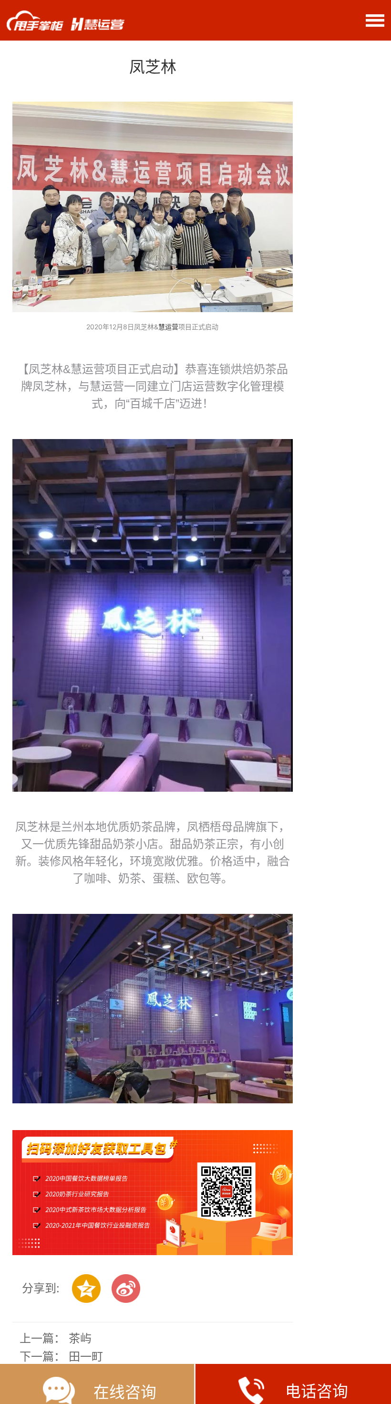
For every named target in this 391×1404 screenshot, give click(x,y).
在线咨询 (124, 1392)
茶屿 (80, 1338)
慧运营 (168, 327)
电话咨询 (316, 1391)
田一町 (86, 1356)
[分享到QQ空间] (86, 1288)
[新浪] (126, 1288)
